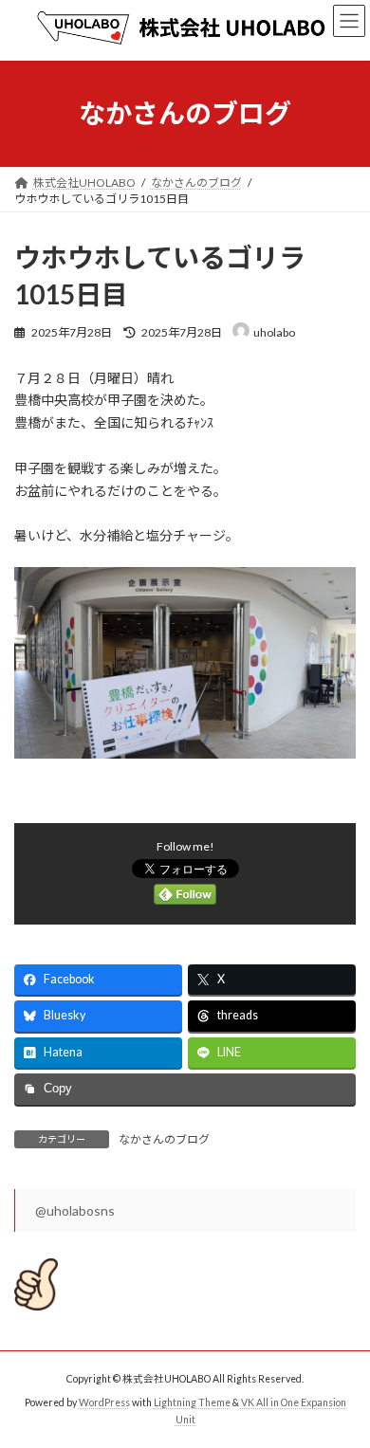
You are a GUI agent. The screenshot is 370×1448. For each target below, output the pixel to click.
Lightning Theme (192, 1402)
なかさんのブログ (164, 1139)
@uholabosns (75, 1210)
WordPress (104, 1402)
